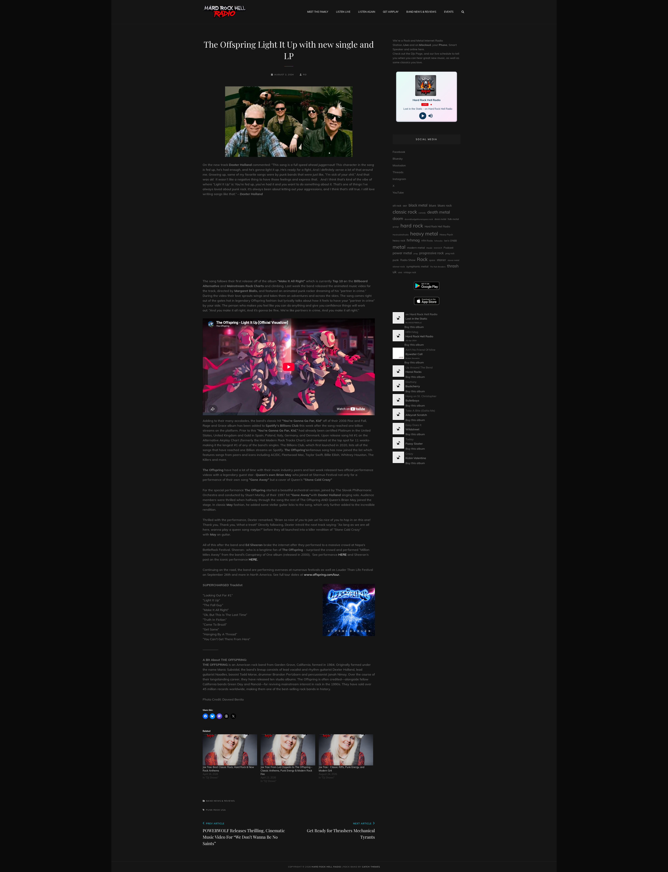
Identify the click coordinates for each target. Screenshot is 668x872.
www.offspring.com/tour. (322, 575)
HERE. (254, 559)
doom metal (440, 219)
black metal (418, 205)
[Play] (422, 115)
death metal (438, 212)
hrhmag (413, 240)
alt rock (397, 205)
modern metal (416, 247)
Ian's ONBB (450, 240)
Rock (216, 810)
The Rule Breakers (438, 267)
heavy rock (399, 240)
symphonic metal (417, 266)
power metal (402, 253)
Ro (304, 74)
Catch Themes (371, 866)
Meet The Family (317, 11)
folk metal (453, 219)
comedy (422, 213)
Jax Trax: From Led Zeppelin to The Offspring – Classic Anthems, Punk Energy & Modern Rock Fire (286, 771)
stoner (441, 260)
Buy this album (414, 327)
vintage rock (410, 272)
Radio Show (407, 260)
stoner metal (453, 260)
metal (399, 247)
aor (405, 205)
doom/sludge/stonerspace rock (419, 219)
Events (449, 11)
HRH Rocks (427, 240)
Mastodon (399, 165)
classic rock (405, 212)
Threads (398, 172)
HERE (343, 555)
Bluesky (398, 158)
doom (398, 218)
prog (415, 253)
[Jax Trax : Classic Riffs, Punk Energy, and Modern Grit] (346, 749)
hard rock (411, 225)
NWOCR (438, 248)
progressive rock (431, 253)
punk (209, 810)
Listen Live (343, 11)
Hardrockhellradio (401, 235)
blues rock (445, 205)
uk (394, 272)
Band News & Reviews (421, 11)
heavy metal (424, 233)
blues (432, 205)
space (432, 260)
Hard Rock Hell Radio (437, 226)
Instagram (399, 179)
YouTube (398, 192)
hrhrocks (438, 240)
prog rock (449, 253)
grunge (396, 227)
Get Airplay (391, 11)
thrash (453, 265)
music (429, 247)
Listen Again (366, 11)
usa (223, 810)
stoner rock (399, 266)
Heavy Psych (446, 234)
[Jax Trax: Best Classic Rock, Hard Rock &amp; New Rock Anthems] (230, 749)
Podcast (448, 247)
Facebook (399, 152)
